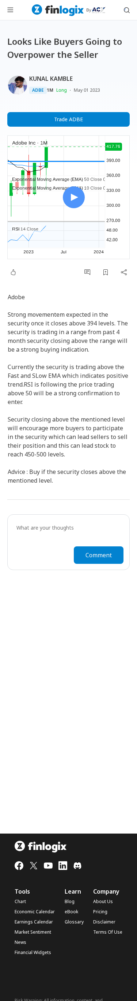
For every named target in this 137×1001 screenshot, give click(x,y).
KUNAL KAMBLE (51, 79)
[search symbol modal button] (126, 10)
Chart (20, 902)
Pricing (100, 912)
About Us (103, 902)
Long (61, 90)
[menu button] (10, 10)
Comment (98, 555)
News (20, 942)
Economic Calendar (35, 912)
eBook (71, 912)
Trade (68, 119)
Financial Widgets (33, 953)
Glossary (74, 922)
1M (50, 90)
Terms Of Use (107, 932)
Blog (70, 902)
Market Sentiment (33, 932)
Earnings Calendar (34, 922)
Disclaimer (104, 922)
